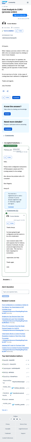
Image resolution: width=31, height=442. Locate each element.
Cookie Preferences (7, 438)
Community (11, 2)
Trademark (8, 433)
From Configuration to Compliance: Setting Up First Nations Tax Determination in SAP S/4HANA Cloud (15, 307)
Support (23, 433)
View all (4, 410)
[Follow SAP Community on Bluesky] (14, 419)
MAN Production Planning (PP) (9, 38)
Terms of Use (23, 424)
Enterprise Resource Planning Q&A (13, 330)
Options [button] (28, 15)
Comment (16, 97)
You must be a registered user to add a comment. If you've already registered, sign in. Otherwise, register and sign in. (15, 198)
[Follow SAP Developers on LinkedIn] (20, 419)
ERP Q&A (5, 6)
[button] (16, 30)
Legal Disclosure (23, 428)
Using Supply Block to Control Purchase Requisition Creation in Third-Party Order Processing (13, 336)
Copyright (7, 428)
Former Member (12, 23)
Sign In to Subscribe (20, 15)
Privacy (8, 424)
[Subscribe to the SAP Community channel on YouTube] (17, 419)
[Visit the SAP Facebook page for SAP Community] (11, 419)
